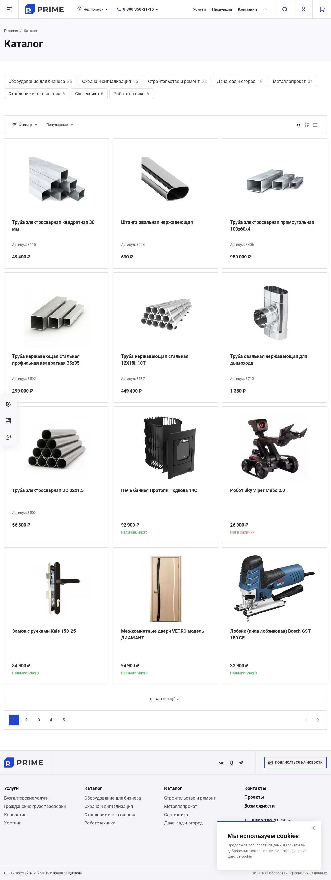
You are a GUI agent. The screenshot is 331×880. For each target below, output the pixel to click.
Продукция (222, 9)
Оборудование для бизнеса (40, 81)
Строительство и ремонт (177, 81)
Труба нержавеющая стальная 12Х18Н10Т (155, 359)
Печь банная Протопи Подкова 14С (159, 490)
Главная (11, 31)
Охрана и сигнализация (110, 81)
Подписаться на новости (299, 762)
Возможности (259, 806)
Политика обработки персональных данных (289, 873)
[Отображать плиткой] (299, 125)
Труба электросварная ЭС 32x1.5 (48, 490)
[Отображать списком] (307, 125)
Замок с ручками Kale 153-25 (44, 631)
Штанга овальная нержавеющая (157, 222)
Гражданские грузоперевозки (35, 806)
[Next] (317, 720)
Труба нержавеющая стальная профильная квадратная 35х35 (46, 359)
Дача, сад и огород (240, 81)
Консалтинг (16, 814)
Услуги (199, 9)
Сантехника (89, 93)
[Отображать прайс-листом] (315, 125)
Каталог (93, 788)
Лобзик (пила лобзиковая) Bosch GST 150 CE (270, 634)
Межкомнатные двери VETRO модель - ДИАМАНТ (164, 634)
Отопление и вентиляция (36, 93)
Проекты (254, 797)
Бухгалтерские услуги (26, 798)
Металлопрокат (293, 81)
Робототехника (131, 93)
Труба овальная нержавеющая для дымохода (268, 359)
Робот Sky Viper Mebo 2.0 (257, 490)
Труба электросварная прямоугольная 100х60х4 (272, 225)
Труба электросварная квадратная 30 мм (53, 225)
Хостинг (12, 822)
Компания (247, 9)
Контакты (255, 788)
